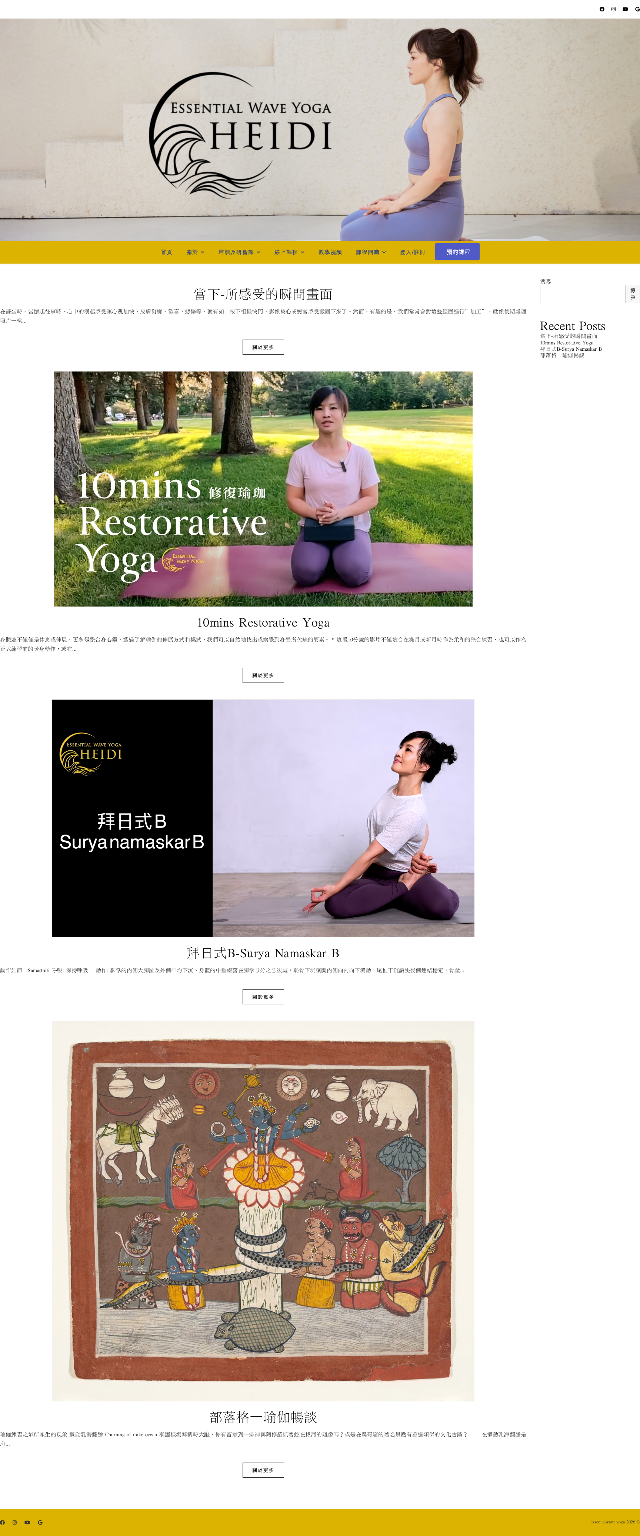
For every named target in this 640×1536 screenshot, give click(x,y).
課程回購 (368, 252)
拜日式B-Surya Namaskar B (263, 952)
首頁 (167, 252)
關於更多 (263, 347)
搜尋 (545, 281)
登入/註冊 (413, 252)
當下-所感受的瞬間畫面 (263, 294)
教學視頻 (330, 252)
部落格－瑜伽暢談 (263, 1417)
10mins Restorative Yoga (263, 622)
